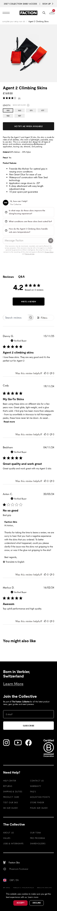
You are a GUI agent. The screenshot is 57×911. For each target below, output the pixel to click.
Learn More (13, 684)
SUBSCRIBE (28, 725)
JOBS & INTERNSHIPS (13, 843)
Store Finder (37, 802)
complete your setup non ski (13, 21)
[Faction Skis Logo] (28, 13)
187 (19, 116)
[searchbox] (15, 317)
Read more (9, 421)
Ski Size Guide (10, 808)
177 (42, 110)
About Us (8, 832)
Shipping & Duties (12, 791)
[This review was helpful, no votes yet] (45, 373)
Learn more (33, 897)
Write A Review (28, 301)
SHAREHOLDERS (37, 843)
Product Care (11, 797)
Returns (7, 786)
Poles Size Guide (39, 808)
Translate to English (15, 561)
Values (6, 838)
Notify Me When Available (28, 126)
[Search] (44, 13)
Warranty (35, 786)
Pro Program (37, 838)
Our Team (35, 832)
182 (8, 116)
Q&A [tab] (21, 276)
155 (8, 110)
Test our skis (10, 802)
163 (19, 110)
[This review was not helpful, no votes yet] (51, 373)
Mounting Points (40, 797)
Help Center (9, 780)
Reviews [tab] (8, 276)
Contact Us (37, 780)
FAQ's (33, 791)
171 (31, 110)
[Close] (54, 891)
